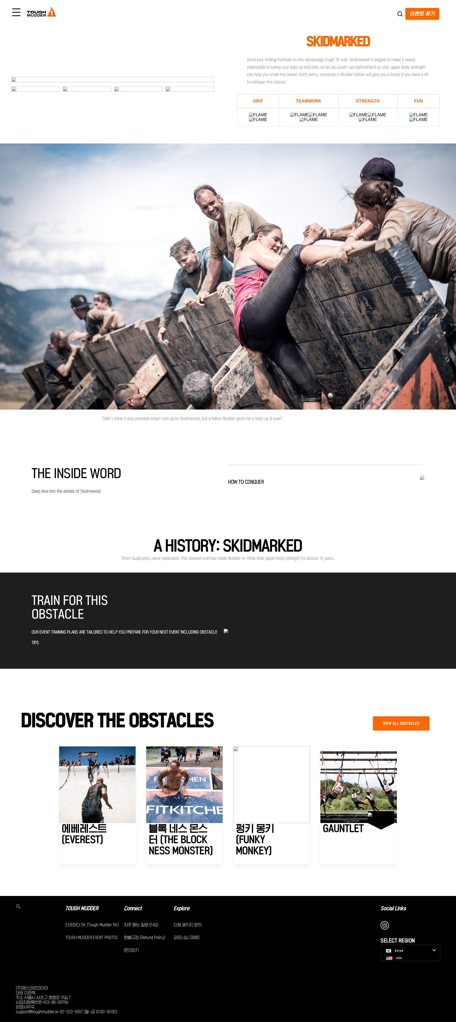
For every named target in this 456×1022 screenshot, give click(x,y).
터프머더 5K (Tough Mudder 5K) (92, 924)
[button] (208, 79)
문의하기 (131, 950)
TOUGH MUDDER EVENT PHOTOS (91, 937)
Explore (181, 908)
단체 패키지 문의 (188, 924)
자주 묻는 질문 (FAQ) (141, 924)
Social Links (393, 908)
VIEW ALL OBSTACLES (401, 723)
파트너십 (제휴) (187, 937)
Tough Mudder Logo (42, 12)
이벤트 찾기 (422, 13)
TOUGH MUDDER (81, 908)
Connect (133, 908)
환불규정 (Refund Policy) (144, 937)
